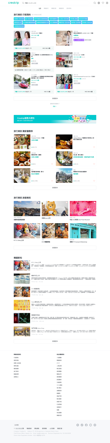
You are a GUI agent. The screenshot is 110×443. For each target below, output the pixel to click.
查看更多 (55, 98)
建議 (54, 106)
